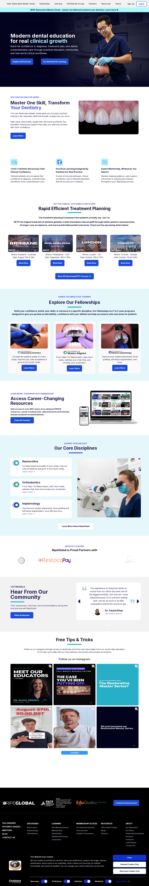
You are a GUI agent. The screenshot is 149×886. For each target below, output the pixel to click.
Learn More (18, 136)
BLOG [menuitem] (5, 834)
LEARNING (56, 823)
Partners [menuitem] (129, 836)
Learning (58, 4)
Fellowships (44, 4)
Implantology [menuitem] (32, 830)
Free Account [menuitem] (82, 830)
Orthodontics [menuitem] (32, 833)
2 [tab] (108, 625)
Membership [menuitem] (57, 830)
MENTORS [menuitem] (7, 830)
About (118, 4)
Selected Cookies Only (129, 864)
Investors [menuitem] (130, 840)
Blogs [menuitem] (103, 830)
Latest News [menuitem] (131, 843)
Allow (129, 858)
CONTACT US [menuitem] (8, 838)
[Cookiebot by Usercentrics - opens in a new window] (15, 881)
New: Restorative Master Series (21, 4)
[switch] (67, 881)
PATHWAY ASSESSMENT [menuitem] (12, 827)
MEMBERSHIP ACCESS (86, 823)
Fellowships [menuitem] (57, 833)
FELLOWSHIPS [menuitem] (9, 823)
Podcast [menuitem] (104, 833)
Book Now (23, 263)
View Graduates (22, 615)
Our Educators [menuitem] (132, 827)
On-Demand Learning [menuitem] (85, 827)
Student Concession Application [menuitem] (86, 833)
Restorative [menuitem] (32, 827)
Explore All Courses (22, 61)
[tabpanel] (108, 601)
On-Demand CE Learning (54, 61)
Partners (93, 4)
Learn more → (28, 471)
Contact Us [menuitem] (130, 846)
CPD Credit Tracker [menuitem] (109, 827)
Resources (106, 4)
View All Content (22, 420)
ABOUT (129, 823)
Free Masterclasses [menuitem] (60, 827)
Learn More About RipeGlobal (76, 526)
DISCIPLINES (33, 823)
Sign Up (130, 4)
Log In (141, 4)
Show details (121, 881)
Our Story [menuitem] (130, 830)
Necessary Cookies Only (130, 871)
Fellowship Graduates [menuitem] (135, 833)
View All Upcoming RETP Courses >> (74, 276)
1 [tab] (106, 625)
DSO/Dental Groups (75, 4)
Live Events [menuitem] (56, 840)
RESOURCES (106, 823)
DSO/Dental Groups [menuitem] (60, 836)
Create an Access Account (126, 803)
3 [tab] (110, 625)
